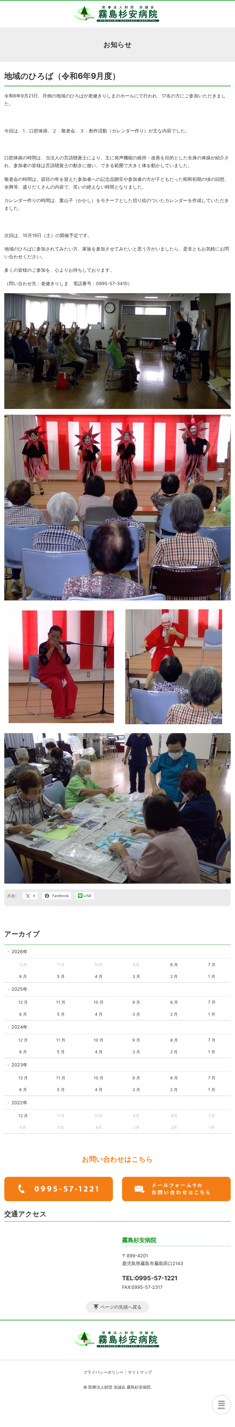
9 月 (136, 1002)
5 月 (61, 976)
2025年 (19, 989)
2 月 (174, 976)
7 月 (212, 964)
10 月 (98, 1002)
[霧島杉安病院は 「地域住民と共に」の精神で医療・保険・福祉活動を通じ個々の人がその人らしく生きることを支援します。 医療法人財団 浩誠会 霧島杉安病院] (117, 14)
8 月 (174, 964)
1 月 (211, 976)
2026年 (19, 951)
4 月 (99, 976)
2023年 (19, 1065)
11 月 (60, 1002)
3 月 (136, 976)
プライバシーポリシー (103, 1372)
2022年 (19, 1102)
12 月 (23, 1002)
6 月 (23, 976)
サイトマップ (140, 1372)
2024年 (19, 1027)
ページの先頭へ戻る (121, 1307)
